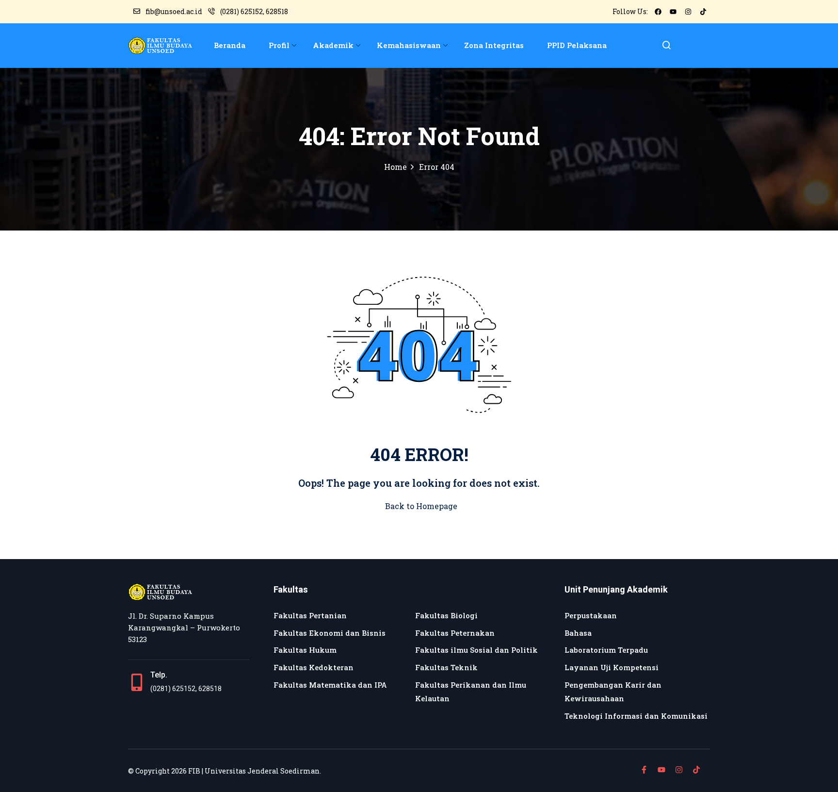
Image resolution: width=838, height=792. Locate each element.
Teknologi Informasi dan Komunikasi (636, 716)
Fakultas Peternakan (455, 633)
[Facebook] (658, 11)
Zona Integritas (494, 45)
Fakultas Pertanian (310, 615)
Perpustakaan (590, 615)
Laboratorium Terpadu (606, 650)
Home (395, 167)
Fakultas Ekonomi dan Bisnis (330, 633)
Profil (279, 45)
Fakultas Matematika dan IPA (330, 685)
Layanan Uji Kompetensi (611, 667)
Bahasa (578, 633)
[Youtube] (673, 11)
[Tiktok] (703, 11)
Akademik (333, 45)
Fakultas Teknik (446, 667)
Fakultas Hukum (305, 650)
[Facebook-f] (644, 770)
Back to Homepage (421, 506)
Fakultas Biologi (446, 615)
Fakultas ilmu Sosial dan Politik (476, 650)
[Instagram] (688, 11)
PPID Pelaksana (577, 45)
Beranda (229, 45)
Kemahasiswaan (409, 45)
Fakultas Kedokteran (314, 667)
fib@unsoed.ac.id (173, 11)
